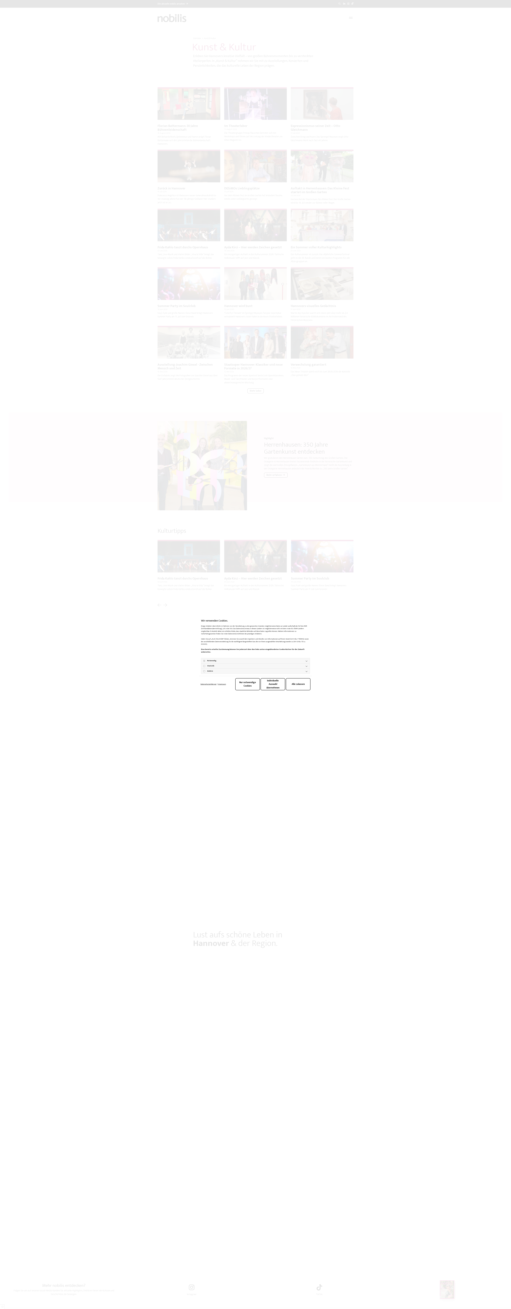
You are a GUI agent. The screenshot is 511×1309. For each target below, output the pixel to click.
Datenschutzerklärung (208, 684)
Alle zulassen (298, 684)
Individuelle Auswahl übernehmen (272, 684)
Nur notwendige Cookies (247, 684)
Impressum (222, 684)
